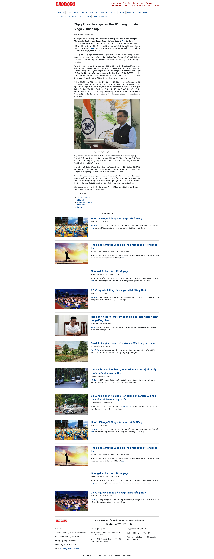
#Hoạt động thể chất (85, 202)
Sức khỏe (72, 16)
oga (122, 258)
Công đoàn (131, 12)
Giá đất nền (95, 350)
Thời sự (113, 12)
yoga (92, 228)
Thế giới (82, 16)
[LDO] (71, 227)
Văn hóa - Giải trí (144, 12)
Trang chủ (60, 12)
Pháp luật (104, 12)
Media (76, 12)
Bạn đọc (121, 12)
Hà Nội (93, 380)
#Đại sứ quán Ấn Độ (84, 198)
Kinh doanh (94, 12)
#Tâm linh (80, 200)
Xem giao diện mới (100, 16)
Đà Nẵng (94, 226)
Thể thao (84, 12)
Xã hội (68, 12)
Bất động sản (61, 16)
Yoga (123, 41)
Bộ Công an (127, 407)
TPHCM (94, 327)
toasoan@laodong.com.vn (69, 549)
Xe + (89, 16)
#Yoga (79, 207)
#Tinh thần (81, 205)
